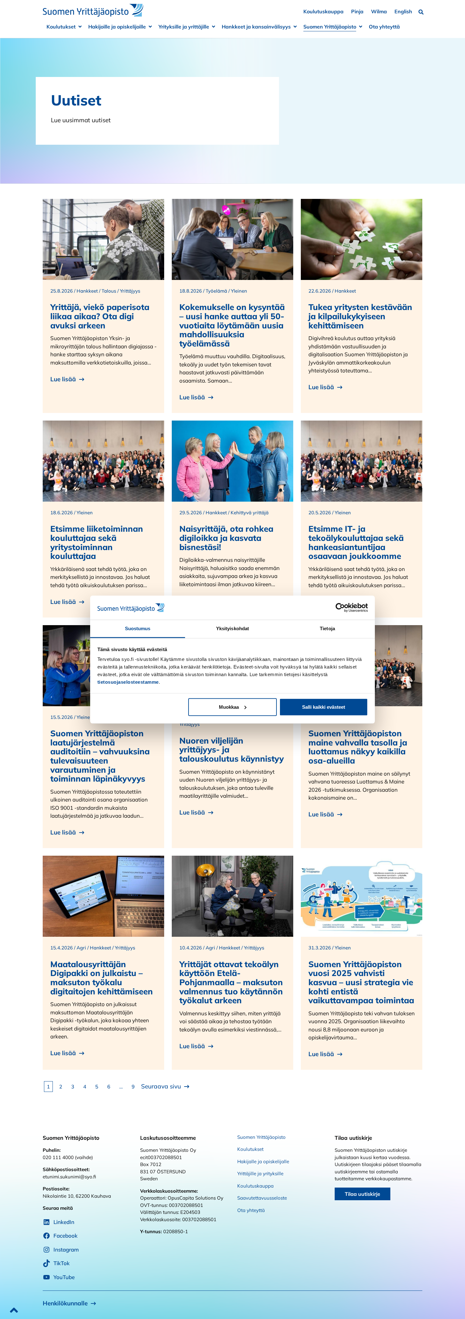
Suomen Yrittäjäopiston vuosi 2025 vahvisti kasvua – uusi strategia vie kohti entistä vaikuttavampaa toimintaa (361, 982)
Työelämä (216, 291)
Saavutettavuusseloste (262, 1198)
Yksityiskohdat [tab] (232, 628)
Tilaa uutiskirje (362, 1194)
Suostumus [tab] (138, 628)
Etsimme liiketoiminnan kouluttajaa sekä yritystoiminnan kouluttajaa (96, 542)
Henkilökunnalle (65, 1303)
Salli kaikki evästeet (323, 707)
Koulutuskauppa (323, 11)
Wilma (379, 11)
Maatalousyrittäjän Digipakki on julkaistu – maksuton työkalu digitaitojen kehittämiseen (101, 978)
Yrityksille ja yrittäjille (183, 26)
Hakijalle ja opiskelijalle (263, 1161)
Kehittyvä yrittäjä (250, 513)
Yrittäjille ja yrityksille (260, 1173)
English (403, 11)
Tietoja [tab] (327, 628)
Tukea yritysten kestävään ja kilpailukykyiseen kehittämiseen (360, 316)
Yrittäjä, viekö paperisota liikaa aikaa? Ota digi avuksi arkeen (99, 316)
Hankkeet (87, 291)
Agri (81, 948)
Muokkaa (229, 707)
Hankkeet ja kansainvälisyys (256, 26)
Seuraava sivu (161, 1086)
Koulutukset (61, 26)
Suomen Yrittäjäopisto (329, 26)
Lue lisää (63, 379)
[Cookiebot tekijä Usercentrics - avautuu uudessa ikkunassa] (340, 607)
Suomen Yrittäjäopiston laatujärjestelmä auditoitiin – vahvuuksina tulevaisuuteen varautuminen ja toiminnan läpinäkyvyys (100, 756)
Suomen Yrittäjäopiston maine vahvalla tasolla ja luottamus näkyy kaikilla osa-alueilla (357, 747)
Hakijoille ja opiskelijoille (117, 26)
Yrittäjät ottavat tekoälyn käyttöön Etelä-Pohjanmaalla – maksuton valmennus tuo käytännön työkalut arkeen (231, 982)
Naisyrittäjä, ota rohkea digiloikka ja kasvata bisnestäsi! (226, 537)
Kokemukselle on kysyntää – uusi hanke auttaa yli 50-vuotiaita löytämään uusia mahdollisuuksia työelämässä (232, 325)
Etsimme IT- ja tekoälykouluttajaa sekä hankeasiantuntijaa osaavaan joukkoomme (356, 542)
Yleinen (239, 291)
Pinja (357, 11)
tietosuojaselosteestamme (128, 682)
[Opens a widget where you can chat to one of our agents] (441, 1308)
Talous (109, 291)
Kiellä (141, 707)
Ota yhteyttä (384, 26)
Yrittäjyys (130, 291)
